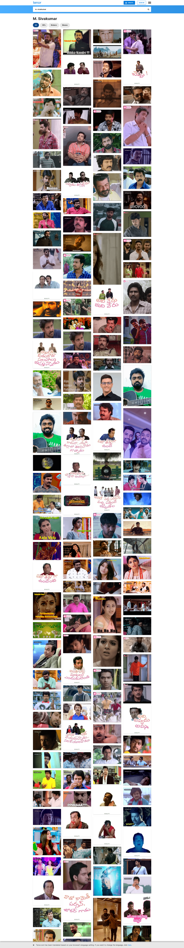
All (36, 25)
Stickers (54, 25)
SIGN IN (141, 3)
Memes (65, 25)
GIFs (43, 25)
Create (130, 3)
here (129, 945)
